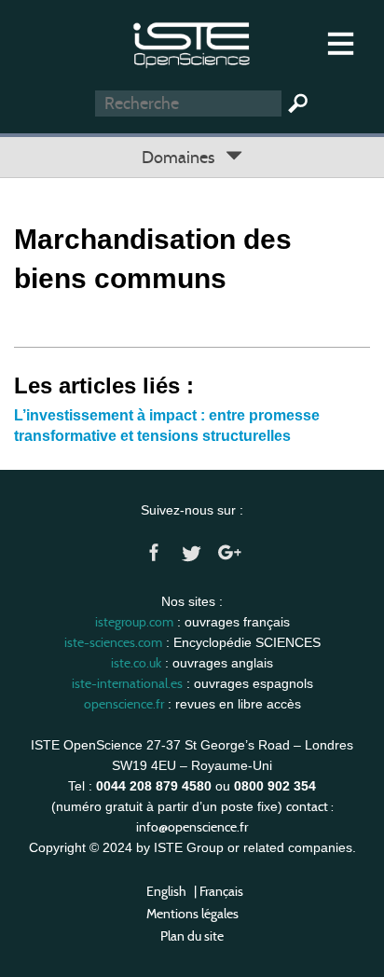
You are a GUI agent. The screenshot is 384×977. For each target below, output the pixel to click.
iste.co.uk (136, 662)
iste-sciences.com (113, 642)
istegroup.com (134, 621)
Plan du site (192, 936)
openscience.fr (124, 703)
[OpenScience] (191, 42)
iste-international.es (127, 683)
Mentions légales (192, 913)
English (166, 891)
